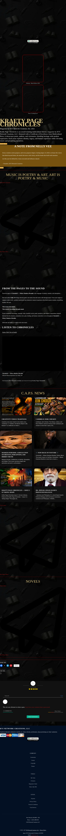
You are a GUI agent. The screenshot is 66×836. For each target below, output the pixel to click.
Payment (33, 798)
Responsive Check (33, 784)
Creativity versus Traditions (14, 419)
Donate (33, 766)
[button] (33, 38)
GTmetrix (33, 781)
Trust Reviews (33, 807)
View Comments (33, 716)
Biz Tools (33, 778)
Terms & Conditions (33, 804)
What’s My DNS (33, 787)
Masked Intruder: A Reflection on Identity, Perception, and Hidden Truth (15, 455)
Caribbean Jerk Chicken (46, 419)
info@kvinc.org (34, 835)
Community (33, 757)
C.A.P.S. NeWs (33, 393)
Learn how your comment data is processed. (37, 707)
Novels (33, 581)
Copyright (33, 763)
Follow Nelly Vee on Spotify (9, 332)
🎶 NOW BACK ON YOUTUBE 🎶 (47, 452)
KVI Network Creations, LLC (32, 830)
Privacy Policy (33, 801)
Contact (33, 760)
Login (61, 695)
